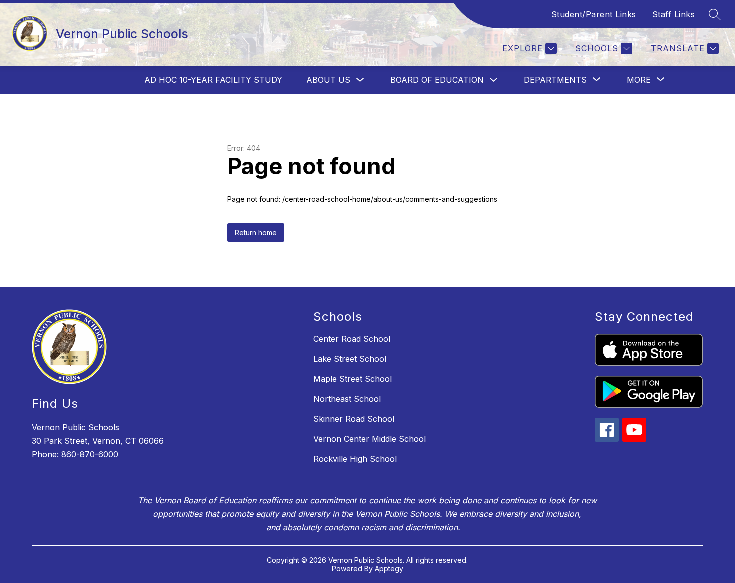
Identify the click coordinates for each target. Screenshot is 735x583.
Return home (256, 232)
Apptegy (389, 568)
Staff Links (674, 14)
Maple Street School (353, 379)
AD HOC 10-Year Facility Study (213, 80)
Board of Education (437, 80)
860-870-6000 (90, 454)
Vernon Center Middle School (370, 439)
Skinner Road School (354, 419)
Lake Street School (350, 359)
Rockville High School (355, 459)
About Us (328, 80)
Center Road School (352, 339)
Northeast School (347, 399)
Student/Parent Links (594, 14)
